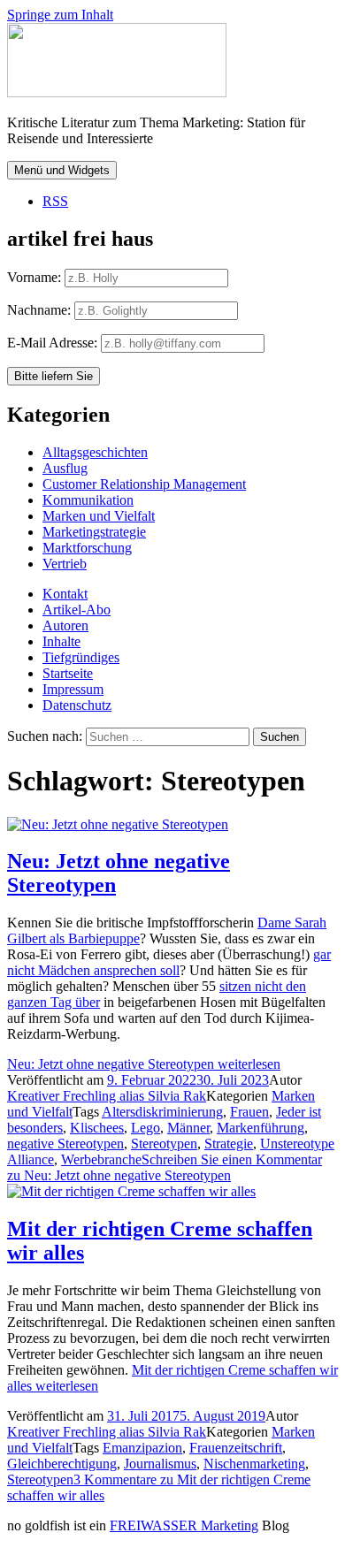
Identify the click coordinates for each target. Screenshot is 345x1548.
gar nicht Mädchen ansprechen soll (169, 962)
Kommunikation (88, 499)
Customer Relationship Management (144, 484)
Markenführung (260, 1127)
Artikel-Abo (76, 609)
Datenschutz (76, 705)
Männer (188, 1127)
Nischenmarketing (254, 1463)
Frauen (249, 1111)
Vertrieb (64, 563)
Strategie (228, 1143)
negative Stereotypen (65, 1143)
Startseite (67, 673)
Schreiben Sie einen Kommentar (164, 1167)
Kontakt (65, 593)
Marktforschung (87, 547)
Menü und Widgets (62, 170)
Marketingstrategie (94, 531)
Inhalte (61, 641)
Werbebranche (101, 1159)
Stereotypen (164, 1143)
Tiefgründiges (80, 657)
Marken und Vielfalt (98, 515)
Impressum (73, 689)
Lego (145, 1127)
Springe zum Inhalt (60, 14)
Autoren (65, 625)
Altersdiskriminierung (162, 1111)
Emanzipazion (142, 1447)
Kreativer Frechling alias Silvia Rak (106, 1095)
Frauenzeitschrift (235, 1447)
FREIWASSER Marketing (184, 1525)
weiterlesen (143, 1063)
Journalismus (160, 1463)
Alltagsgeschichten (95, 452)
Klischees (97, 1127)
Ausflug (65, 468)
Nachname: (39, 309)
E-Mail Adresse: (54, 342)
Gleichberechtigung (62, 1463)
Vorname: (34, 277)
